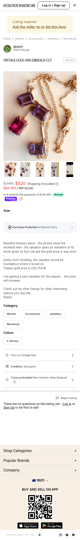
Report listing (68, 398)
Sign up (59, 5)
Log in (46, 5)
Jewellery (53, 38)
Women (19, 38)
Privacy (32, 535)
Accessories (35, 38)
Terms (27, 535)
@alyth (18, 46)
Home (7, 38)
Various (13, 341)
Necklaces (70, 38)
